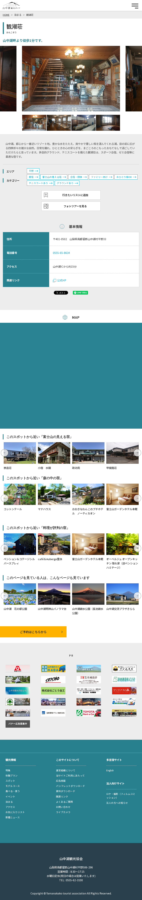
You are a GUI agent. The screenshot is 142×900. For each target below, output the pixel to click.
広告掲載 (61, 780)
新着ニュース (13, 817)
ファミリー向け (99, 177)
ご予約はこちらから (33, 632)
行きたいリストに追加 (75, 195)
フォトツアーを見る (75, 206)
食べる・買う (13, 791)
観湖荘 (29, 15)
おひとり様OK (124, 177)
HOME (6, 15)
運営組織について (65, 770)
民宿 (31, 177)
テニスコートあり (38, 183)
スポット (10, 780)
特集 (8, 770)
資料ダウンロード (65, 791)
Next (137, 453)
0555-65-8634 (61, 253)
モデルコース (13, 786)
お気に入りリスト (15, 812)
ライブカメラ (63, 812)
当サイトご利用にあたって (70, 775)
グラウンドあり (65, 183)
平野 (31, 171)
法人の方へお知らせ (117, 803)
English (110, 770)
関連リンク (62, 796)
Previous (4, 453)
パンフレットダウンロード (70, 786)
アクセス (10, 807)
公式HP (61, 280)
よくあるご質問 (64, 801)
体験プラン (12, 775)
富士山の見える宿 (52, 177)
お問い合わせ (63, 807)
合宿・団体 (76, 177)
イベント (10, 796)
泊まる (17, 15)
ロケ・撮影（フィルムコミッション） (120, 795)
